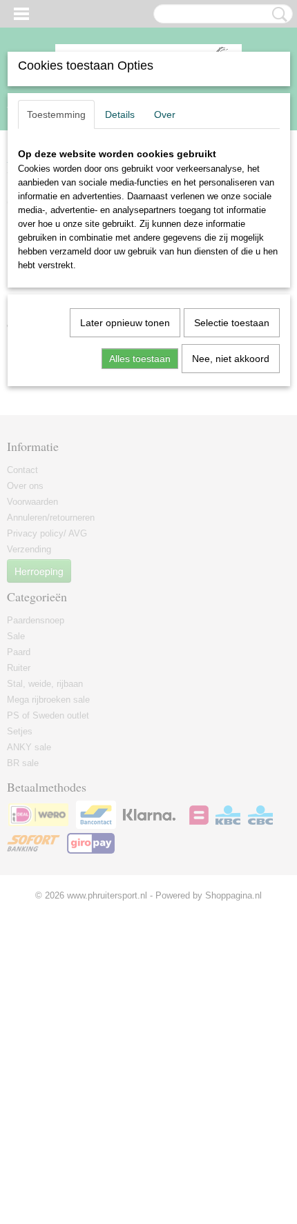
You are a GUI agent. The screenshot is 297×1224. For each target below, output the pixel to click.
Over (164, 114)
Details (120, 114)
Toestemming (56, 114)
